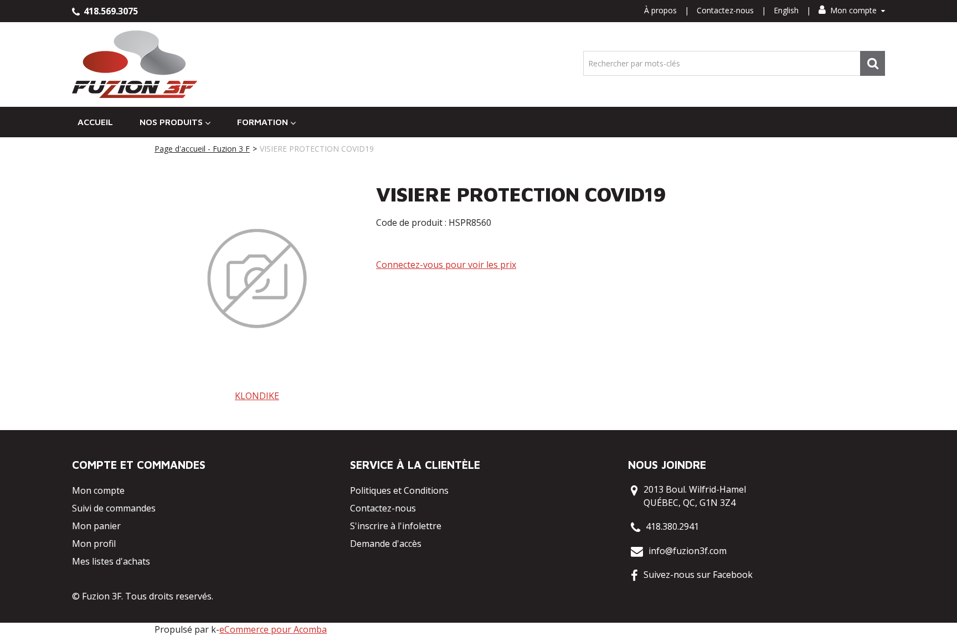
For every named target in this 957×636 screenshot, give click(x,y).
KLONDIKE (257, 396)
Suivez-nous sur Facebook (698, 574)
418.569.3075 (109, 11)
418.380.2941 (672, 526)
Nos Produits (171, 122)
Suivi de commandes (114, 508)
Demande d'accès (385, 543)
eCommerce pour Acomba (273, 629)
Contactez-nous (725, 10)
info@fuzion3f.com (688, 551)
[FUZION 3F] (135, 64)
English (786, 10)
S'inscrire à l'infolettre (395, 526)
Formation (262, 122)
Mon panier (96, 526)
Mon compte (853, 10)
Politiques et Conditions (399, 490)
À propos (660, 10)
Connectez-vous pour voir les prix (446, 264)
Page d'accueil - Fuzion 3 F (202, 148)
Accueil (95, 122)
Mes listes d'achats (111, 561)
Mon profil (94, 543)
